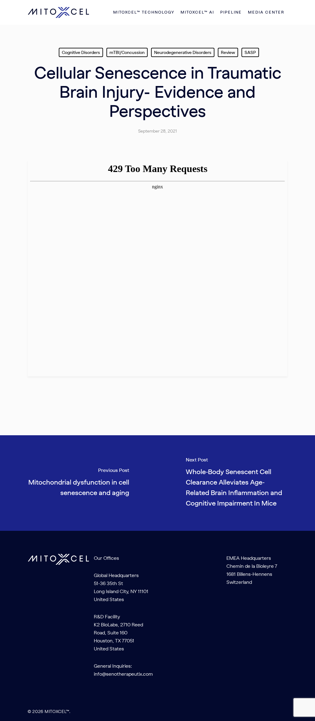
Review (228, 52)
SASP (250, 52)
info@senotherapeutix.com (123, 674)
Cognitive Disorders (81, 52)
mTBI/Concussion (127, 52)
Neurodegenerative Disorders (182, 52)
